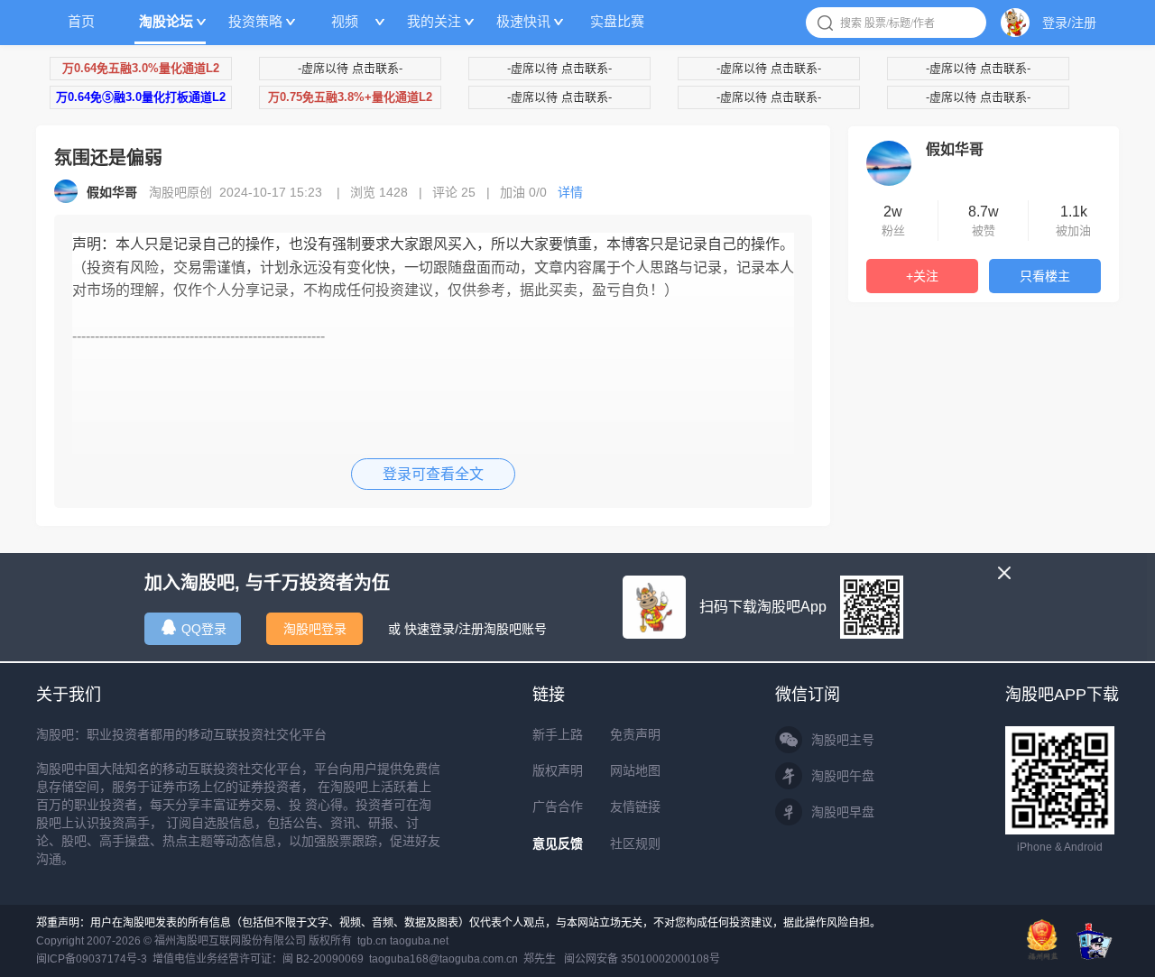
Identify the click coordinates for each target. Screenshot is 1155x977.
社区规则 (635, 843)
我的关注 (434, 21)
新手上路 (557, 734)
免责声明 (635, 734)
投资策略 (255, 21)
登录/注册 (1069, 22)
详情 (570, 192)
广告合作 (557, 806)
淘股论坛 (166, 21)
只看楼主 (1045, 276)
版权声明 (557, 770)
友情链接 (635, 806)
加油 (523, 192)
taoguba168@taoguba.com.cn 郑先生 (462, 959)
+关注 (922, 276)
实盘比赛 (617, 21)
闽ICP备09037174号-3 (91, 959)
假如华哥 (955, 149)
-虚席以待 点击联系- (350, 68)
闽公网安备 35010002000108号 (642, 959)
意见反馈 (557, 843)
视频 (344, 21)
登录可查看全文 (433, 474)
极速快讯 (523, 21)
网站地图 (635, 770)
